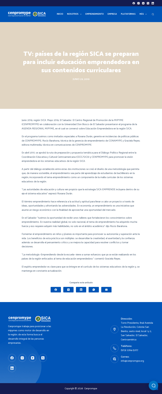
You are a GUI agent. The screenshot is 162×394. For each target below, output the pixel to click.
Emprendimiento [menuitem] (94, 14)
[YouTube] (143, 3)
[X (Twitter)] (148, 3)
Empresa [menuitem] (112, 14)
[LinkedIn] (153, 3)
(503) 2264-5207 (129, 350)
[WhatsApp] (94, 289)
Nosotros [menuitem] (72, 14)
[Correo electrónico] (106, 289)
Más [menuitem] (142, 14)
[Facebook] (134, 3)
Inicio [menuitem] (60, 14)
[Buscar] (153, 14)
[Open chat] (153, 385)
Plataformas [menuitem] (128, 14)
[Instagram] (138, 3)
